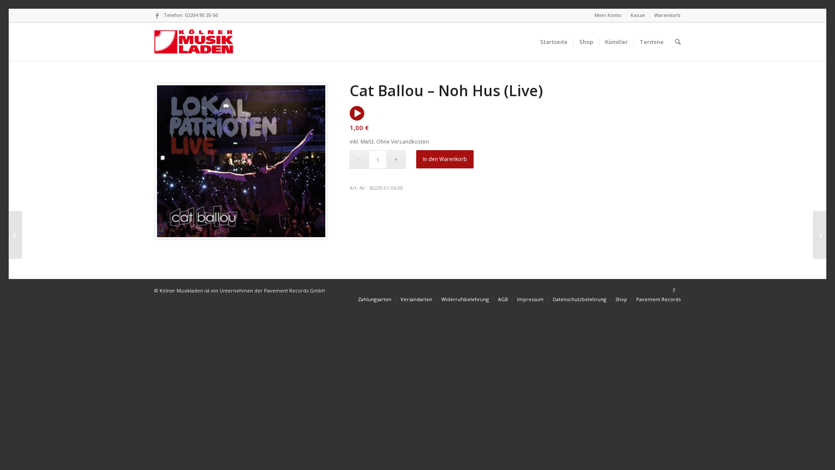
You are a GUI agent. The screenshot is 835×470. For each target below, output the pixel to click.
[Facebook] (157, 15)
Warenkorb (667, 15)
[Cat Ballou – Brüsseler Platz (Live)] (819, 235)
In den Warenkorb (445, 159)
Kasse (638, 15)
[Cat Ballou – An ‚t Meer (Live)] (15, 235)
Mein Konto (608, 15)
